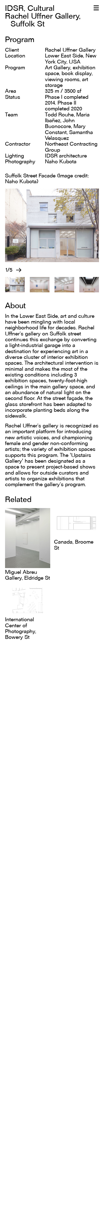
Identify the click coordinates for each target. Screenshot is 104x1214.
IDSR (14, 8)
